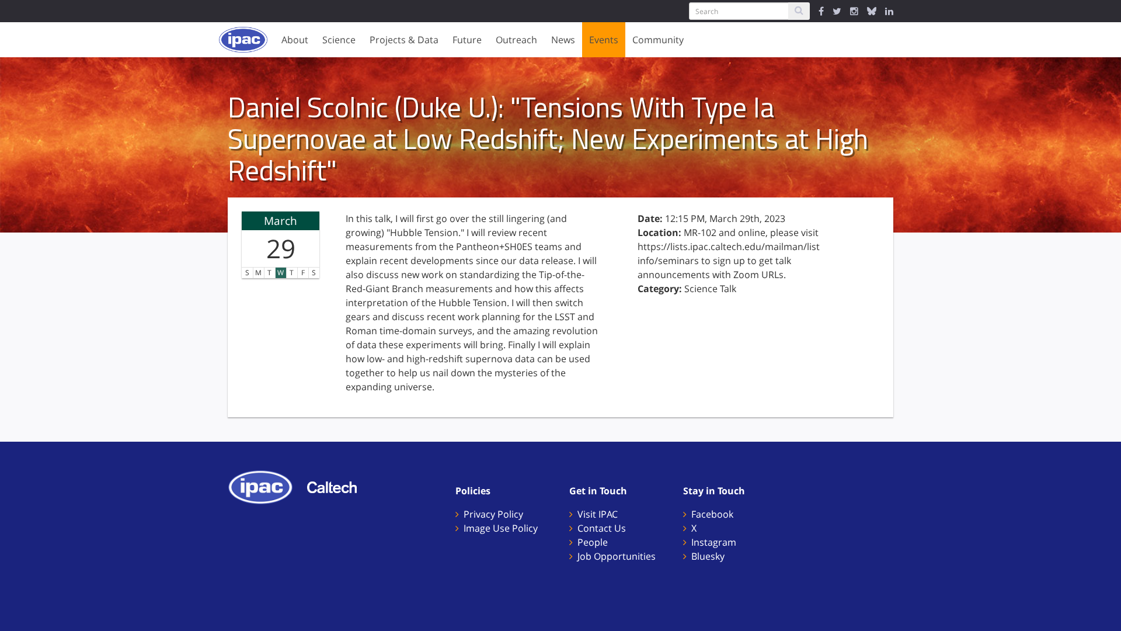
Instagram (713, 542)
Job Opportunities (616, 556)
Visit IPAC (597, 514)
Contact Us (601, 528)
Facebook (712, 514)
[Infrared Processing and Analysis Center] (266, 486)
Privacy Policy (493, 514)
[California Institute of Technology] (337, 486)
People (592, 542)
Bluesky (708, 556)
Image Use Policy (501, 528)
